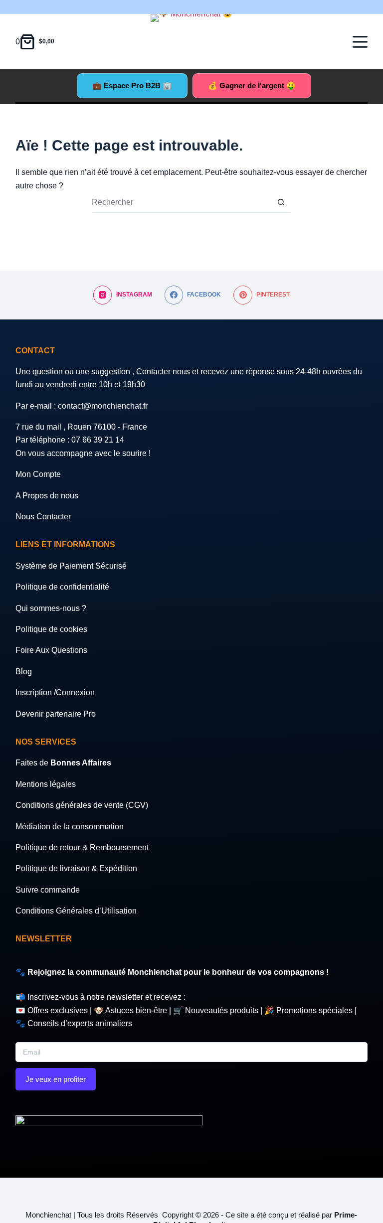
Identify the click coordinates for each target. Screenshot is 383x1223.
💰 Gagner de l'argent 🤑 (252, 85)
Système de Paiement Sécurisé (71, 566)
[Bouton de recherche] (281, 202)
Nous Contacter (43, 516)
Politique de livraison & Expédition (76, 868)
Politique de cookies (51, 629)
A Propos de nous (46, 495)
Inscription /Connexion (55, 692)
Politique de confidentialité (62, 587)
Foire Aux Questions (51, 650)
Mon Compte (38, 474)
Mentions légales (45, 784)
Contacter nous (164, 371)
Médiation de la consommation (69, 826)
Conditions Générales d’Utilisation (76, 911)
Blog (23, 671)
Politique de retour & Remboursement (82, 847)
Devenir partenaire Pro (55, 714)
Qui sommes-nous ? (50, 608)
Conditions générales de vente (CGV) (81, 805)
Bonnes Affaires (80, 763)
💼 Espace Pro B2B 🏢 (132, 85)
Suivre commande (47, 890)
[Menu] (360, 41)
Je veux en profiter (55, 1079)
